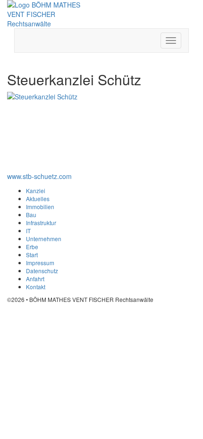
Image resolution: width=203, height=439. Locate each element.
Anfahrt (35, 279)
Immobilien (40, 207)
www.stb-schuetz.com (39, 176)
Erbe (32, 247)
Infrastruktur (41, 223)
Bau (31, 215)
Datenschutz (42, 271)
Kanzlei (35, 191)
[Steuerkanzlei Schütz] (44, 129)
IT (28, 231)
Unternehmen (43, 239)
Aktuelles (38, 199)
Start (32, 255)
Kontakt (35, 287)
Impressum (40, 263)
